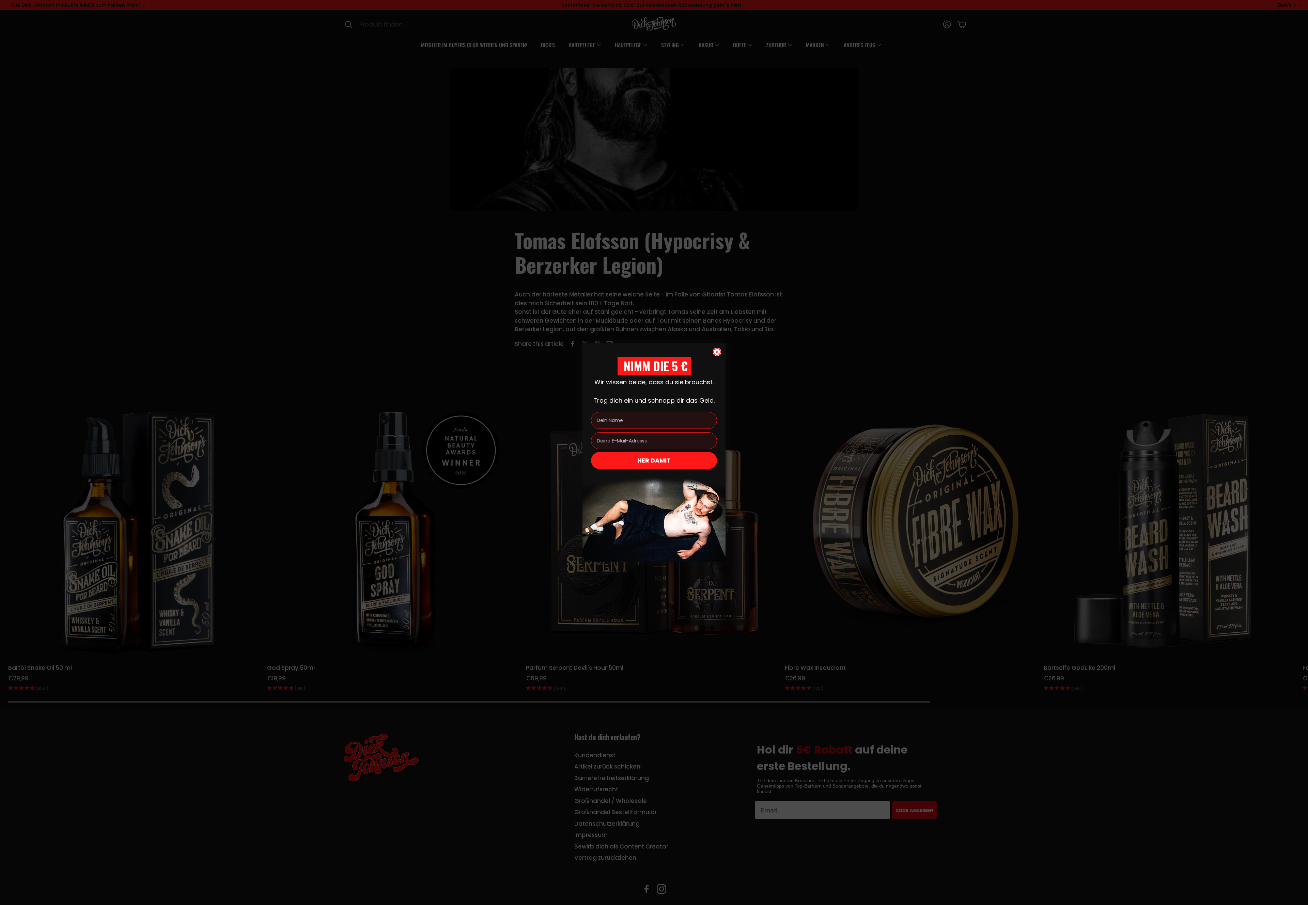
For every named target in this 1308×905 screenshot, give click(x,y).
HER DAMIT (654, 460)
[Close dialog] (717, 352)
